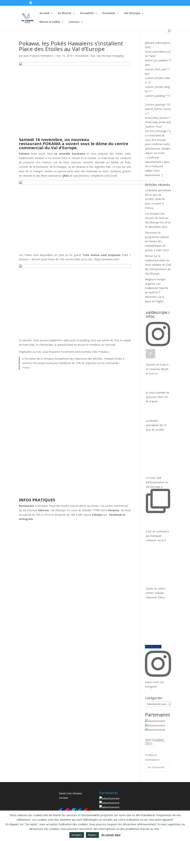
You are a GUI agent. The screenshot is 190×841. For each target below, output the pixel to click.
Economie (108, 13)
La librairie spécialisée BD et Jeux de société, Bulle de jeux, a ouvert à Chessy (158, 199)
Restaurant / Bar (85, 55)
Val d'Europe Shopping (110, 55)
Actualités (87, 13)
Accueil (44, 13)
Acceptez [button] (77, 835)
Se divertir (64, 13)
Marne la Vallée (50, 22)
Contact (74, 22)
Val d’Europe (132, 13)
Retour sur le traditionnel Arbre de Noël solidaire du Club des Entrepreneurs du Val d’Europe (158, 264)
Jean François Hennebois (38, 55)
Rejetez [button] (92, 835)
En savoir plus (111, 835)
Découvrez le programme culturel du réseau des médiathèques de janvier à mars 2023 (157, 241)
